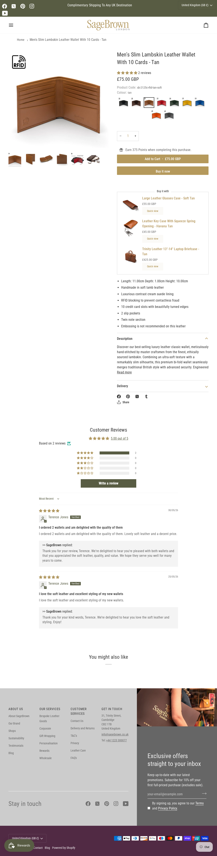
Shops (12, 731)
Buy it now (163, 171)
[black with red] (162, 103)
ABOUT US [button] (15, 709)
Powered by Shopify (63, 847)
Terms (199, 803)
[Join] (202, 793)
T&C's (74, 735)
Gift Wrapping (47, 736)
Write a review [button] (108, 483)
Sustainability (16, 738)
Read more (124, 372)
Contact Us (77, 721)
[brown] (137, 103)
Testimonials (15, 745)
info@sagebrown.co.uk (115, 734)
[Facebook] (4, 6)
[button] (127, 73)
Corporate (45, 728)
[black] (124, 103)
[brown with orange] (157, 116)
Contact (38, 847)
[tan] (150, 103)
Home (20, 40)
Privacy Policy (167, 808)
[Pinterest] (22, 6)
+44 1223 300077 (116, 740)
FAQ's (74, 758)
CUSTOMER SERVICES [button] (79, 711)
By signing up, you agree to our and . (178, 805)
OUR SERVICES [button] (49, 709)
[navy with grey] (169, 116)
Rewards (44, 750)
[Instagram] (31, 6)
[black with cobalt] (201, 103)
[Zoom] (58, 101)
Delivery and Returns (83, 728)
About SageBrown (18, 716)
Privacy (75, 743)
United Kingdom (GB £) (195, 5)
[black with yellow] (188, 103)
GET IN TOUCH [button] (112, 709)
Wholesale (45, 758)
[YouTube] (5, 13)
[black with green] (175, 103)
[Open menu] (14, 25)
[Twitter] (13, 6)
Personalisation (48, 743)
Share (125, 402)
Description (124, 339)
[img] (49, 511)
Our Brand (14, 723)
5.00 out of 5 (119, 438)
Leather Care (78, 750)
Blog (11, 753)
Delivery (122, 386)
